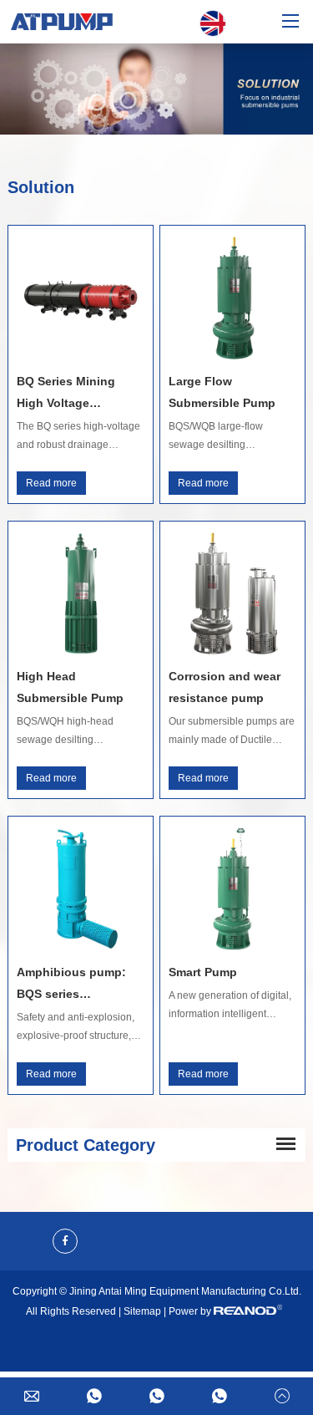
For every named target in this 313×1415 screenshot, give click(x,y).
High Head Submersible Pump (70, 687)
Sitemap (142, 1311)
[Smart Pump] (232, 889)
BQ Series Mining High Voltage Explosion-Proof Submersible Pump (70, 394)
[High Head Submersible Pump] (80, 594)
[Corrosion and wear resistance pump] (232, 594)
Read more (51, 483)
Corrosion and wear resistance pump (224, 687)
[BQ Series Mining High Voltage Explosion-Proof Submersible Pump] (80, 298)
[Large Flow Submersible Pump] (232, 298)
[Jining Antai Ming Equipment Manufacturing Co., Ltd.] (62, 21)
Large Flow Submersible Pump (222, 392)
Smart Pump (203, 972)
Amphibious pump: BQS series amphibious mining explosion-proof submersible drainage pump (78, 985)
